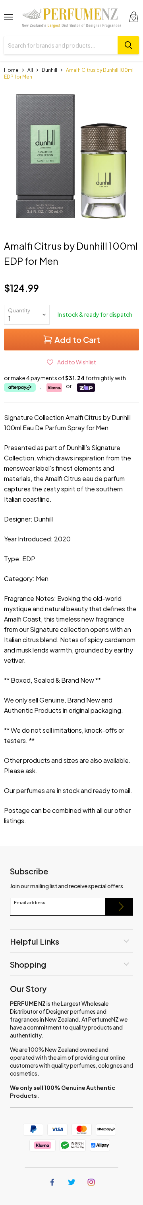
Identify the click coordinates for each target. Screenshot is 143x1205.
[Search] (128, 45)
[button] (71, 362)
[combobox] (61, 45)
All (30, 70)
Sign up (119, 907)
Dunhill (49, 70)
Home (11, 70)
